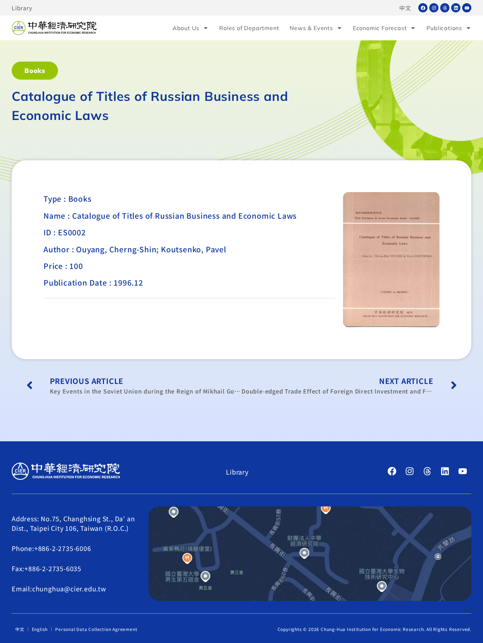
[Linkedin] (455, 7)
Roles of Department (249, 27)
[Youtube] (466, 7)
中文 (405, 8)
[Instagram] (433, 7)
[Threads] (444, 7)
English (40, 629)
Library (22, 8)
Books (34, 71)
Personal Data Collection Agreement (96, 629)
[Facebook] (422, 7)
